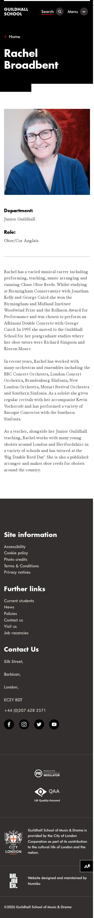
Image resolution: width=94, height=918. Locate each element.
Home (14, 36)
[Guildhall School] (16, 11)
